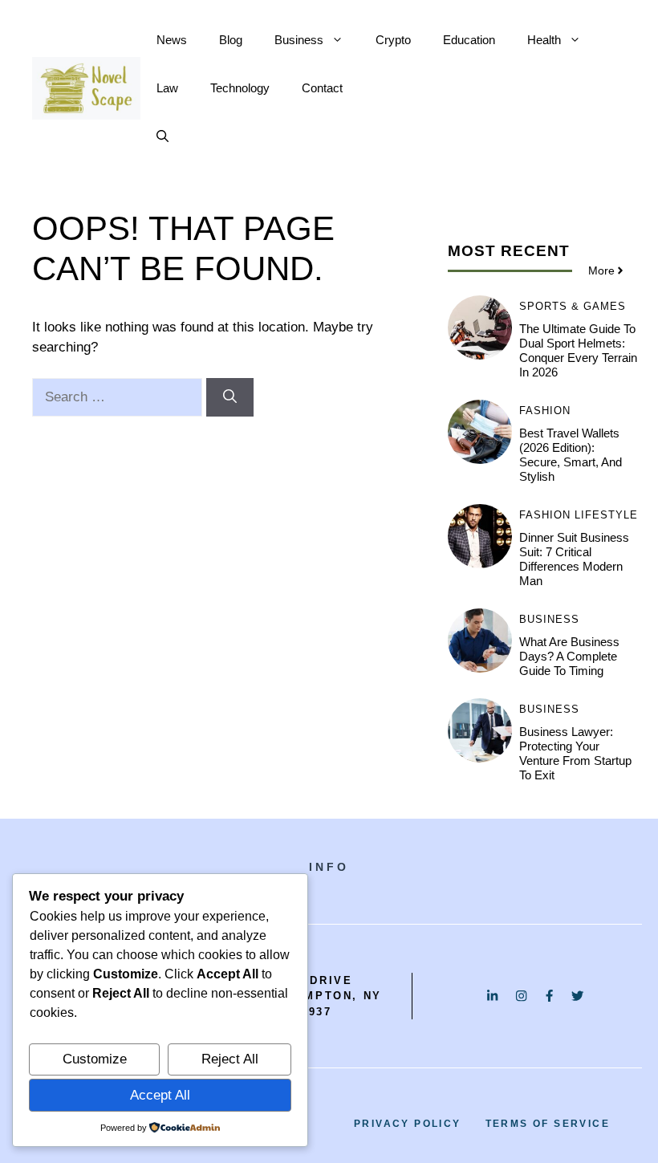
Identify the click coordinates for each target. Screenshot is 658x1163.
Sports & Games (572, 306)
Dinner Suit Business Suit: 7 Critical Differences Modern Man (574, 559)
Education (469, 40)
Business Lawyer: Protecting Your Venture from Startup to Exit (575, 753)
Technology (240, 88)
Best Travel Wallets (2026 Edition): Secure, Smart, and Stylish (570, 454)
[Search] (230, 397)
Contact (322, 88)
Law (167, 88)
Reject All (229, 1059)
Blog (230, 40)
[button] (162, 136)
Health (544, 40)
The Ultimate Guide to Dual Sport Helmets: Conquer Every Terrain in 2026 (578, 350)
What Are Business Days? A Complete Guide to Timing (569, 656)
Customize (95, 1059)
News (171, 40)
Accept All (160, 1095)
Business (298, 40)
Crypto (393, 40)
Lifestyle (606, 515)
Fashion (545, 410)
